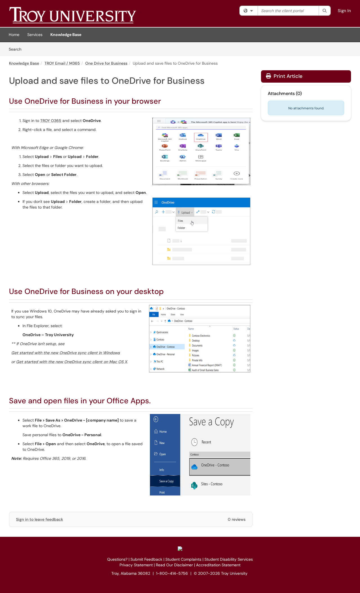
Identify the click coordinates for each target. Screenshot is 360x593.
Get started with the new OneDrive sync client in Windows (65, 352)
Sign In (344, 10)
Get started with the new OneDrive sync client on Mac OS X (71, 361)
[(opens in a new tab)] (90, 15)
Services (34, 34)
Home (14, 34)
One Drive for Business (106, 63)
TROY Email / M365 (62, 63)
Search (17, 49)
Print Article (287, 76)
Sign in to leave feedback (39, 519)
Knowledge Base (65, 34)
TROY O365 (50, 120)
